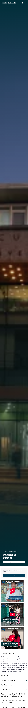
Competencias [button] (6, 689)
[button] (24, 3)
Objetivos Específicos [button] (8, 680)
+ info (14, 575)
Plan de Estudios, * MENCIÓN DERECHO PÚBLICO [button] (13, 702)
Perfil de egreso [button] (6, 685)
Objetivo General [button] (7, 676)
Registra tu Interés (14, 562)
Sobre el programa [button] (7, 653)
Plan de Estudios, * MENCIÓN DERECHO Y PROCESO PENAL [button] (13, 695)
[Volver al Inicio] (8, 3)
